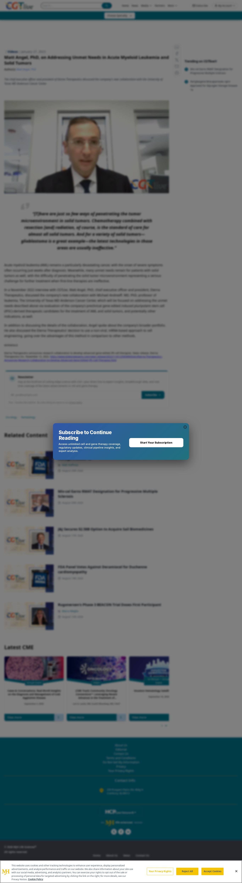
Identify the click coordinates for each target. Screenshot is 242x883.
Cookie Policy (35, 879)
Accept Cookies (212, 871)
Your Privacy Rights (160, 871)
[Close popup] (185, 427)
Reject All (187, 871)
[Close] (236, 871)
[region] (121, 871)
